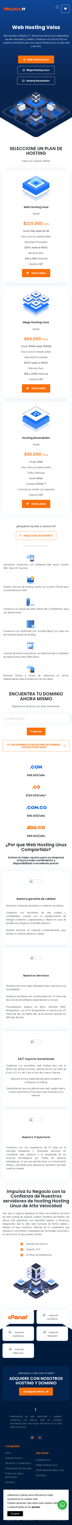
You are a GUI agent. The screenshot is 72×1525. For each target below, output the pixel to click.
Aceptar (15, 1513)
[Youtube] (32, 1438)
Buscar (38, 731)
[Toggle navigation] (56, 5)
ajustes (36, 1506)
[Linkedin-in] (40, 1438)
